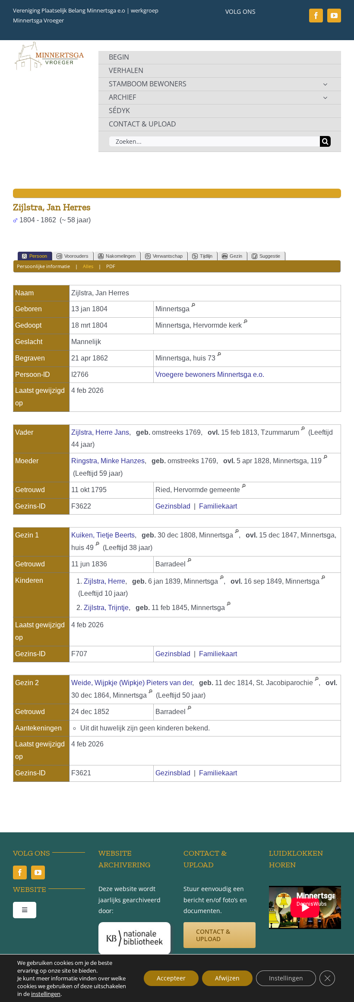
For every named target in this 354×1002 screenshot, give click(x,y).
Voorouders (76, 256)
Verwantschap (168, 256)
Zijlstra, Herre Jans (100, 432)
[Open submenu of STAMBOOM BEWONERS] (325, 84)
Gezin (236, 256)
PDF (110, 266)
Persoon (38, 256)
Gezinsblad (172, 506)
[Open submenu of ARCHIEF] (325, 97)
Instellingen (286, 978)
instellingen (45, 994)
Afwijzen (227, 978)
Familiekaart (218, 506)
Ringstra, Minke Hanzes (108, 461)
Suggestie (269, 256)
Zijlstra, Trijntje (106, 607)
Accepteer (171, 978)
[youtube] (334, 15)
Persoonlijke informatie (43, 266)
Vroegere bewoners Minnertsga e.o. (209, 374)
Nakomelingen (121, 256)
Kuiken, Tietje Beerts (103, 535)
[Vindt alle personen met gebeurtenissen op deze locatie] (193, 309)
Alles (88, 266)
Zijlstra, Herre (104, 581)
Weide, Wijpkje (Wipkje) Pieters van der (131, 682)
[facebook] (316, 15)
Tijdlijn (206, 256)
